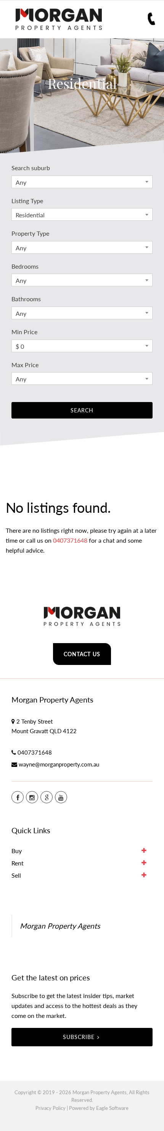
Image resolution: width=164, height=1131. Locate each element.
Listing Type (27, 200)
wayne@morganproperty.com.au (59, 764)
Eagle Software (112, 1108)
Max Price (25, 364)
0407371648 (70, 540)
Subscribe (79, 1037)
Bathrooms (26, 298)
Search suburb (30, 167)
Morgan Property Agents (60, 925)
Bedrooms (25, 266)
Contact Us (82, 654)
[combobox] (82, 182)
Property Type (30, 233)
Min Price (24, 331)
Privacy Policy (50, 1108)
